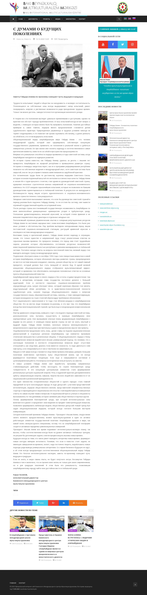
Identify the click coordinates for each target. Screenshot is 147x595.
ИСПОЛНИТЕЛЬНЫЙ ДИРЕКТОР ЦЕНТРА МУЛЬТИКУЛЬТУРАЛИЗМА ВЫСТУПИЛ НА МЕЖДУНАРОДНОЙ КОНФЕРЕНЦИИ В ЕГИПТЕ (122, 171)
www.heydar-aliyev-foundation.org (112, 225)
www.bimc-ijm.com (106, 229)
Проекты (46, 19)
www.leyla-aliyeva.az (107, 221)
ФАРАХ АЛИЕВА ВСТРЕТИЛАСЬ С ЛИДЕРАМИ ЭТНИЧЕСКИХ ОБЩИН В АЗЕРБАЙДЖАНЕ (80, 539)
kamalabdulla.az (106, 216)
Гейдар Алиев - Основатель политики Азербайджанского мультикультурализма (123, 127)
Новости (27, 39)
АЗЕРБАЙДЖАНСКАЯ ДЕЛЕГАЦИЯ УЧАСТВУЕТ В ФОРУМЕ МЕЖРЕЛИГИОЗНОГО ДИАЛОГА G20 (122, 157)
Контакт (82, 19)
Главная (13, 583)
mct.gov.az (103, 212)
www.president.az (106, 204)
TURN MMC (16, 589)
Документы (33, 19)
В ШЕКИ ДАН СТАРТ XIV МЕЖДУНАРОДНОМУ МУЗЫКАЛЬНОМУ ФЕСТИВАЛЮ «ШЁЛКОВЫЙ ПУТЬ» (123, 185)
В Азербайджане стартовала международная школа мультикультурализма (22, 538)
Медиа (57, 19)
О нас (21, 19)
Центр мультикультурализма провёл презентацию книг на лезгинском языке (123, 115)
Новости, (20, 39)
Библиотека (70, 19)
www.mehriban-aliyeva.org (109, 208)
